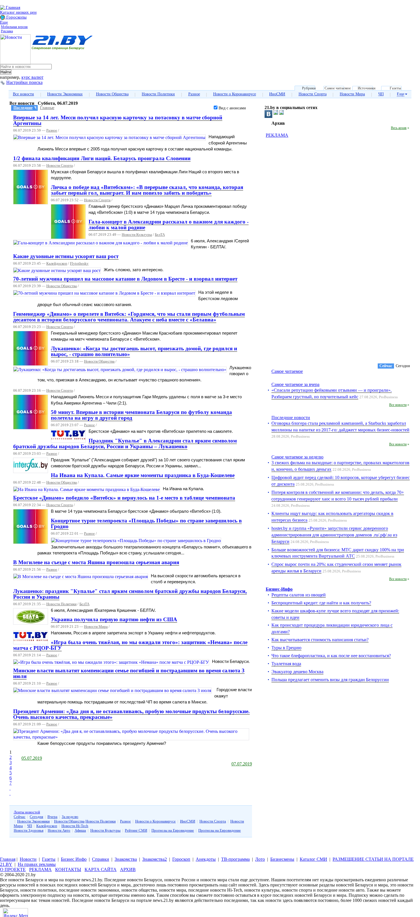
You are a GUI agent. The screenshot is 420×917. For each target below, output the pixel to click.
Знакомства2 (154, 859)
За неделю (70, 817)
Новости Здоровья (28, 830)
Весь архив (399, 128)
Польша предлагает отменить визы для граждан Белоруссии (330, 679)
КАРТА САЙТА (101, 869)
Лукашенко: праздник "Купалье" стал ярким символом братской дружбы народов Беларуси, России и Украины (130, 594)
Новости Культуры (137, 235)
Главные (47, 108)
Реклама (7, 31)
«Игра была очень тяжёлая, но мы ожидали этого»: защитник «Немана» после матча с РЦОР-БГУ (130, 645)
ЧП (381, 94)
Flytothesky (79, 264)
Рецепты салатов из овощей (298, 594)
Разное (194, 94)
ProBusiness (388, 397)
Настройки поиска (24, 82)
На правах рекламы (37, 864)
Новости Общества (112, 94)
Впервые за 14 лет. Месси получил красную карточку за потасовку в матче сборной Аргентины (117, 120)
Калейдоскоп (56, 264)
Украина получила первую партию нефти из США (114, 619)
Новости (28, 859)
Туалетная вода (286, 663)
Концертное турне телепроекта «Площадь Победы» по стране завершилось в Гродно (146, 523)
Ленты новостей (27, 812)
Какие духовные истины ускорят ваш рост (66, 256)
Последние (23, 108)
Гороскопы (16, 17)
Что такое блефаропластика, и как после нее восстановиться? (331, 655)
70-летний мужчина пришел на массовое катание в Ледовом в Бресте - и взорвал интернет (125, 279)
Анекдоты (206, 859)
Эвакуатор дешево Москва (297, 671)
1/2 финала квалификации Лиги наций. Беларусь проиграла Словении (102, 158)
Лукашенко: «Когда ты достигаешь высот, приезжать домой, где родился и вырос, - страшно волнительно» (144, 351)
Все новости (23, 94)
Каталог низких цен (18, 12)
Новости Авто (59, 830)
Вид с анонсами (231, 108)
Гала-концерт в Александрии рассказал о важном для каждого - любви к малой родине (169, 224)
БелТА (160, 235)
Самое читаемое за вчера (295, 384)
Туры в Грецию (286, 647)
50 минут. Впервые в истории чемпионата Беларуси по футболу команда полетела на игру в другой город (141, 415)
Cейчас (385, 366)
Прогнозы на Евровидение (172, 830)
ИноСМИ (277, 94)
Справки (100, 859)
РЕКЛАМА (277, 135)
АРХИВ (128, 869)
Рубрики (309, 88)
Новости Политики (158, 94)
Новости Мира (352, 94)
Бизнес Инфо (74, 859)
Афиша (80, 830)
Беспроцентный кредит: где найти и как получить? (321, 602)
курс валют (32, 77)
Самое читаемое (338, 88)
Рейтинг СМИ (136, 830)
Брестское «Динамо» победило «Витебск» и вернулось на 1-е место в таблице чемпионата (124, 498)
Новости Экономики (65, 94)
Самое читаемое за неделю (297, 457)
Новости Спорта (313, 94)
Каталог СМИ (313, 859)
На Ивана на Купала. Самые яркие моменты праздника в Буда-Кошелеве (143, 475)
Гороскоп (181, 859)
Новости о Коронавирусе (234, 94)
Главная (12, 7)
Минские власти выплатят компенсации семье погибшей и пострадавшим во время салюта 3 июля (129, 673)
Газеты (395, 88)
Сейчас (19, 817)
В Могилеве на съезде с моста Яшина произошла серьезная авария (96, 562)
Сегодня (36, 817)
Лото (260, 859)
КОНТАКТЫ (68, 869)
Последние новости (290, 417)
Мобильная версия (14, 27)
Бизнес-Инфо (279, 589)
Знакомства (126, 859)
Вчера (52, 817)
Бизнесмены (282, 859)
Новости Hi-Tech (74, 826)
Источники (366, 88)
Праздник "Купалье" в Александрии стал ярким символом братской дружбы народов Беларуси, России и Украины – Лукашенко (125, 443)
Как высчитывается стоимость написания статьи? (320, 639)
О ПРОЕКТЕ (13, 869)
